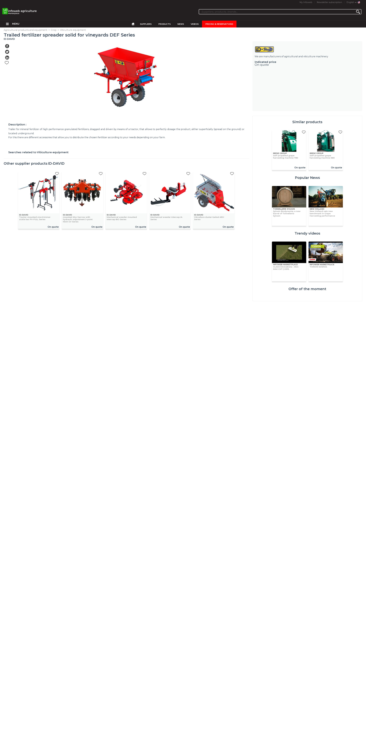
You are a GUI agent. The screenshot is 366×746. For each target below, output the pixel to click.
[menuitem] (7, 24)
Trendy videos (307, 233)
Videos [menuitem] (195, 24)
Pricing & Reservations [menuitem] (219, 24)
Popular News (307, 178)
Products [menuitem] (164, 24)
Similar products (307, 122)
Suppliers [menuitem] (146, 24)
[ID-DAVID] (307, 49)
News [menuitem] (180, 24)
